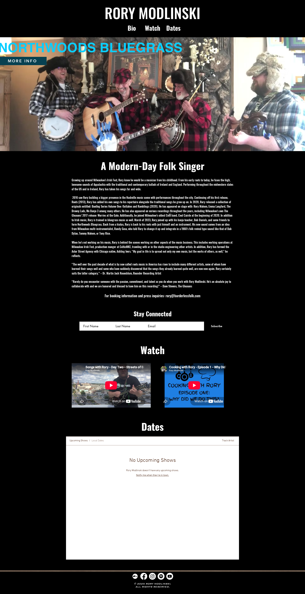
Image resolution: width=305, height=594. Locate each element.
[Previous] (8, 94)
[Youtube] (169, 576)
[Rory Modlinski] (147, 142)
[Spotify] (161, 576)
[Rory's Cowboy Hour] (150, 142)
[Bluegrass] (157, 142)
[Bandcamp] (135, 576)
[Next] (297, 94)
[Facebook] (143, 576)
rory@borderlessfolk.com (183, 295)
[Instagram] (152, 576)
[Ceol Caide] (153, 142)
